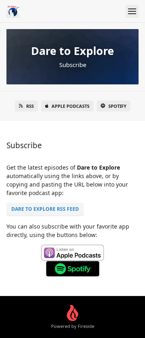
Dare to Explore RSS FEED (45, 209)
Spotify (117, 106)
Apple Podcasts (70, 106)
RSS (30, 106)
